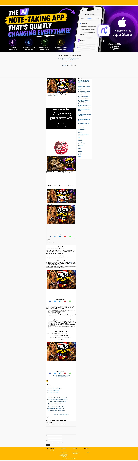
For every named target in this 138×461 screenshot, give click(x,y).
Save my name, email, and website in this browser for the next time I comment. (57, 442)
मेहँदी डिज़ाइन (79, 153)
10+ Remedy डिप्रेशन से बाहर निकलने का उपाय (83, 123)
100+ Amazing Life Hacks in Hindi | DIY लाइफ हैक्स (56, 410)
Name (47, 435)
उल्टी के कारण (48, 239)
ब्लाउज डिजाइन (80, 151)
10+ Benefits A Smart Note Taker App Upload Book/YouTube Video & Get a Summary (83, 81)
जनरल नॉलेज (61, 420)
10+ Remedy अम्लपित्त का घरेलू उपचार (53, 390)
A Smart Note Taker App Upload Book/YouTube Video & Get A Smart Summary (69, 58)
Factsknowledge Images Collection (83, 134)
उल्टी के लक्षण (48, 240)
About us (87, 452)
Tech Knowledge (80, 145)
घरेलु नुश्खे (87, 3)
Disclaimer (87, 449)
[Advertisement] (69, 72)
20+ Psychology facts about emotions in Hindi (56, 406)
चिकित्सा (70, 262)
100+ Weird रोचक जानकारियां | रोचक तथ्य (83, 98)
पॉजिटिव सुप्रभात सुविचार (64, 449)
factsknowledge (56, 95)
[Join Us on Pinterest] (61, 147)
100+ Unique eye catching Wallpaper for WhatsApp (69, 59)
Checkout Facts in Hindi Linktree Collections (61, 376)
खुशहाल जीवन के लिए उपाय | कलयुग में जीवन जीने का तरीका (56, 408)
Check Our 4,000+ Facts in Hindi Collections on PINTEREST (61, 375)
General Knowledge (62, 3)
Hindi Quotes (77, 3)
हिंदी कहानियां (90, 3)
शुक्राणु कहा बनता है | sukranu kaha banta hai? (55, 403)
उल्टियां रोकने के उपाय (49, 241)
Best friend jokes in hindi (75, 452)
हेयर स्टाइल (79, 156)
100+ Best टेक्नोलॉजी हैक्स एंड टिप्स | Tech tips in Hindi (56, 412)
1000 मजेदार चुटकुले (69, 60)
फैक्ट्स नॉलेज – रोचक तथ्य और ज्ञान (72, 458)
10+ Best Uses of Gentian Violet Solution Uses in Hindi (57, 397)
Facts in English (57, 3)
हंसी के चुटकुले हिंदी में (75, 453)
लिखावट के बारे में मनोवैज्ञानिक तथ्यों (52, 404)
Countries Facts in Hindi (69, 3)
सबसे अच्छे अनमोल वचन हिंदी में (64, 454)
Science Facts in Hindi (52, 3)
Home (63, 65)
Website (47, 440)
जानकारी (65, 420)
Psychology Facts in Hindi (82, 142)
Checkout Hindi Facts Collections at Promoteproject (61, 414)
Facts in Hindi (47, 3)
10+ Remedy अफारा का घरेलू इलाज (53, 392)
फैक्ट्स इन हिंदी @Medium (61, 379)
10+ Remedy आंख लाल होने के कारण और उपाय (55, 388)
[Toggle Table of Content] (74, 238)
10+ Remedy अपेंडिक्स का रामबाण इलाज (54, 394)
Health (65, 65)
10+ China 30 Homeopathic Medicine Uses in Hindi (57, 401)
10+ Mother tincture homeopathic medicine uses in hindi (57, 399)
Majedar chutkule (81, 3)
